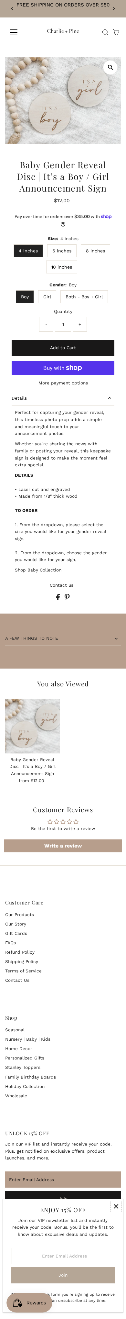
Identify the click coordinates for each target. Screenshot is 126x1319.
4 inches (28, 250)
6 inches (61, 250)
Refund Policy (20, 952)
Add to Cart (63, 347)
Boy (25, 296)
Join (63, 1275)
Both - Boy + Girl (84, 296)
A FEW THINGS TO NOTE (31, 638)
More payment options (63, 382)
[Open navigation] (18, 32)
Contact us (61, 585)
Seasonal (15, 1029)
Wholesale (16, 1095)
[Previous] (12, 8)
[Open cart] (116, 32)
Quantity (63, 311)
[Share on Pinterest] (67, 598)
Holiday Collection (25, 1086)
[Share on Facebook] (58, 598)
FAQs (10, 942)
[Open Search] (105, 32)
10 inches (61, 267)
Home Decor (18, 1048)
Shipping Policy (21, 961)
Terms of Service (23, 970)
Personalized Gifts (24, 1057)
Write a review (63, 846)
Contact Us (17, 980)
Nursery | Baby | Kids (27, 1039)
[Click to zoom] (110, 67)
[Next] (113, 8)
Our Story (15, 923)
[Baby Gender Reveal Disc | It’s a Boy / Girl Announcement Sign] (32, 726)
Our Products (19, 914)
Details (19, 398)
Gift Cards (16, 933)
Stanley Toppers (22, 1067)
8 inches (95, 250)
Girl (47, 296)
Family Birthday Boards (30, 1077)
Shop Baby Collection (38, 569)
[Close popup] (115, 1206)
